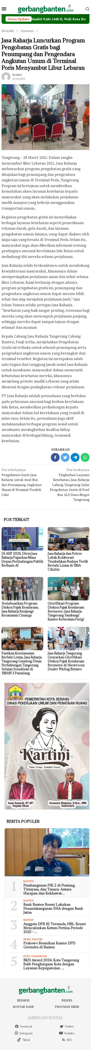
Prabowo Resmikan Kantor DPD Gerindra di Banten (49, 945)
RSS (69, 1040)
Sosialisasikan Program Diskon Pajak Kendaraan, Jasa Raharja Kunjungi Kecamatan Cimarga (20, 609)
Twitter (69, 1026)
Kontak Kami (23, 1007)
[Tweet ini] (65, 457)
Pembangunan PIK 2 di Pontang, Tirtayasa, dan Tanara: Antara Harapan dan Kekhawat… (49, 889)
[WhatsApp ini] (85, 457)
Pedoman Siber (67, 1007)
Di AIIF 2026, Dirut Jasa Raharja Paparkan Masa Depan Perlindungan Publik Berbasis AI (22, 559)
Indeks (67, 1000)
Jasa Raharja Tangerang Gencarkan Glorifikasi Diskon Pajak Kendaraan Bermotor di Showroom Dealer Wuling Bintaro (66, 661)
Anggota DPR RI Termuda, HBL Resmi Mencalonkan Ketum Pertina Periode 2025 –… (54, 928)
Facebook (26, 1026)
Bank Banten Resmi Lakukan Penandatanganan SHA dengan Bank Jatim (53, 908)
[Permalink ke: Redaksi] (6, 76)
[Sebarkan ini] (55, 457)
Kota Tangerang (35, 956)
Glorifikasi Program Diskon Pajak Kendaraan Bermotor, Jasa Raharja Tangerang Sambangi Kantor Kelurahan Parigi (66, 611)
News (27, 939)
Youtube (69, 1033)
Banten (28, 881)
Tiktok (26, 1040)
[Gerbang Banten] (45, 8)
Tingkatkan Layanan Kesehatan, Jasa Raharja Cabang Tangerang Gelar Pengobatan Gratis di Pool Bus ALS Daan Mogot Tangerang (69, 485)
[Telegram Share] (75, 457)
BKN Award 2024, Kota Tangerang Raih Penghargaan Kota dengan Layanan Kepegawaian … (51, 964)
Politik (37, 939)
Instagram (26, 1033)
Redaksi (23, 1000)
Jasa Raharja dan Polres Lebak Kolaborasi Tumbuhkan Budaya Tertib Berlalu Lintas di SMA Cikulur (68, 561)
